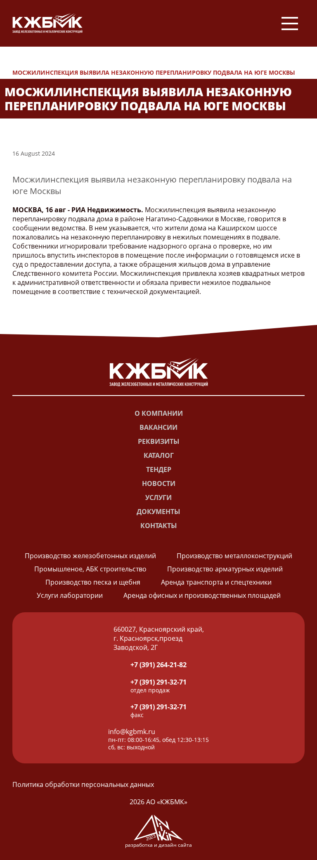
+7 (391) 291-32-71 (158, 682)
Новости (35, 63)
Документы (158, 511)
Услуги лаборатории (70, 595)
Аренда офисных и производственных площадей (202, 595)
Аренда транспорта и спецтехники (216, 582)
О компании (159, 413)
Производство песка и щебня (92, 582)
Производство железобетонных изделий (90, 555)
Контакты (158, 525)
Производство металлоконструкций (234, 555)
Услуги (158, 497)
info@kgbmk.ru (131, 731)
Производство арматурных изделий (225, 568)
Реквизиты (159, 441)
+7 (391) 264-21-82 (158, 664)
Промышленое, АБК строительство (90, 568)
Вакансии (158, 427)
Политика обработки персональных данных (83, 784)
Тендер (158, 469)
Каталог (159, 455)
